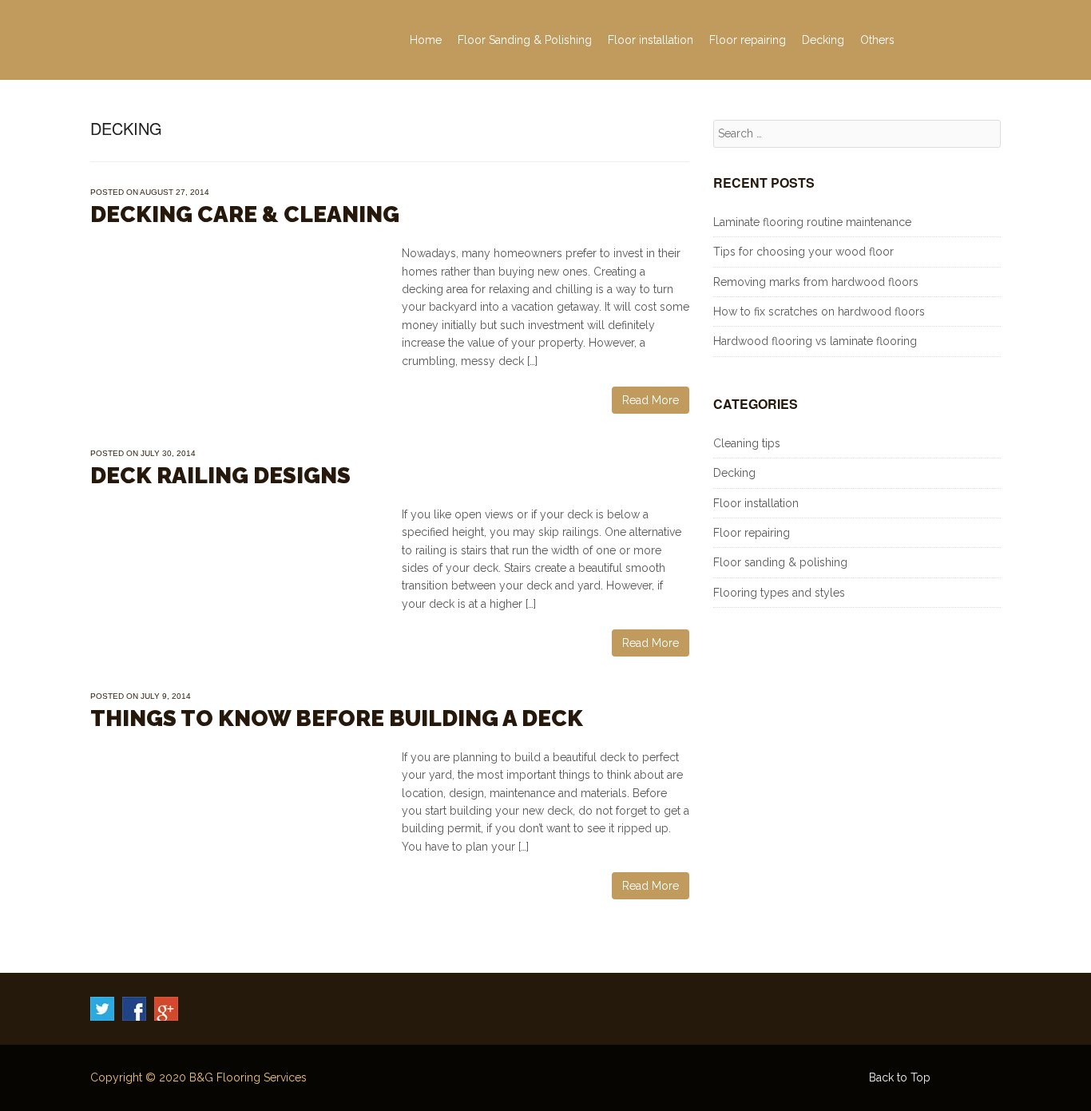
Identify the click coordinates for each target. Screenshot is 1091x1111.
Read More (650, 400)
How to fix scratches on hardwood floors (819, 311)
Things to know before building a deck (336, 718)
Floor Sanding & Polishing (525, 40)
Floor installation (650, 40)
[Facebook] (134, 1009)
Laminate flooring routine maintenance (812, 222)
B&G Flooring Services (248, 1077)
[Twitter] (102, 1009)
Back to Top (899, 1077)
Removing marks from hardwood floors (815, 282)
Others (877, 40)
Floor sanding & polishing (780, 562)
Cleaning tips (746, 443)
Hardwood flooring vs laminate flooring (815, 341)
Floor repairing (747, 40)
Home (426, 40)
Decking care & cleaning (244, 214)
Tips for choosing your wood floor (803, 251)
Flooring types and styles (779, 592)
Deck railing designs (220, 475)
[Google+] (166, 1009)
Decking (823, 40)
